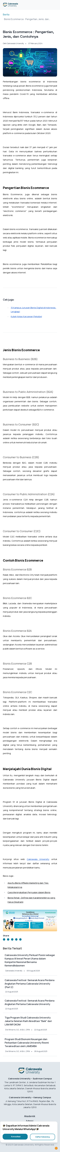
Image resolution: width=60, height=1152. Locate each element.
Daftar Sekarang (42, 1137)
